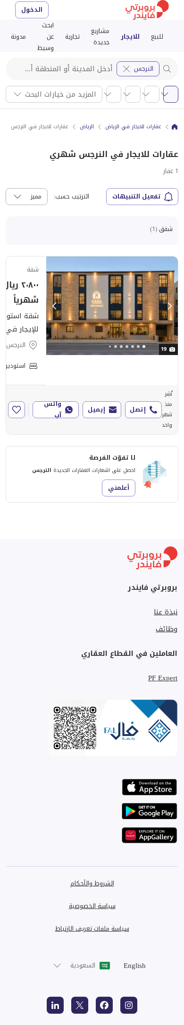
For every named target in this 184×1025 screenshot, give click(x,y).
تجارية (72, 36)
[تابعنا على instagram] (128, 1005)
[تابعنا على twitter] (79, 1005)
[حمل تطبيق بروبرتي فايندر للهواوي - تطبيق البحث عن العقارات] (149, 835)
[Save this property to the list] (16, 409)
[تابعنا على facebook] (104, 1005)
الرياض (87, 127)
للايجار (130, 36)
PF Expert (162, 678)
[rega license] (92, 728)
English (135, 965)
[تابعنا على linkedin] (55, 1005)
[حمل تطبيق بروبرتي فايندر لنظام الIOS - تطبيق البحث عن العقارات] (149, 787)
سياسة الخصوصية (92, 906)
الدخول (31, 10)
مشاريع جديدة (100, 36)
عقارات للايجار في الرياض (133, 127)
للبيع (157, 36)
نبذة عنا (165, 612)
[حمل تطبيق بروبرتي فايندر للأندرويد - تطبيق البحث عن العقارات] (149, 811)
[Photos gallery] (112, 305)
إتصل (138, 409)
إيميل (96, 409)
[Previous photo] (54, 306)
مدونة (18, 36)
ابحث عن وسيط (45, 37)
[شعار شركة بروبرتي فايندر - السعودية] (147, 10)
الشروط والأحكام (92, 883)
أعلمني (118, 488)
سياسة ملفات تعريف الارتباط (92, 928)
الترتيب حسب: (71, 196)
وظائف (166, 629)
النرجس (143, 68)
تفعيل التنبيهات (136, 196)
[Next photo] (169, 306)
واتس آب (52, 409)
